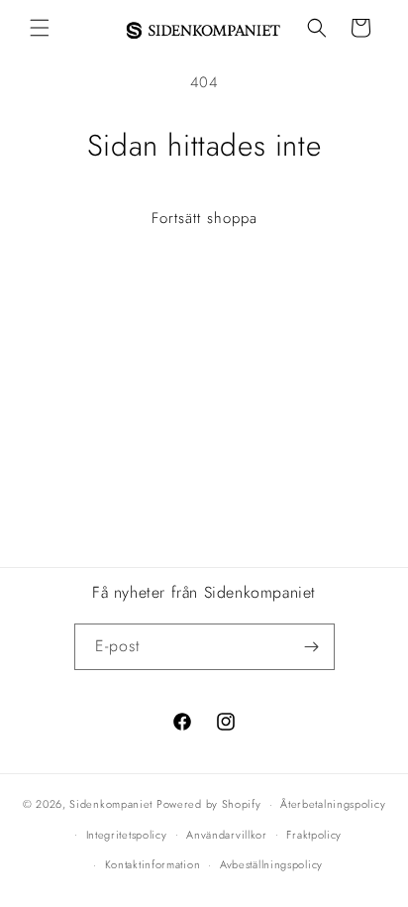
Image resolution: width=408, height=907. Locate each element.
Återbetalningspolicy (332, 804)
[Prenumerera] (312, 647)
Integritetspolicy (126, 835)
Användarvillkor (226, 835)
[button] (39, 28)
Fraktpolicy (314, 835)
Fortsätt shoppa (204, 218)
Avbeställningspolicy (271, 864)
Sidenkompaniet (111, 804)
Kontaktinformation (153, 864)
